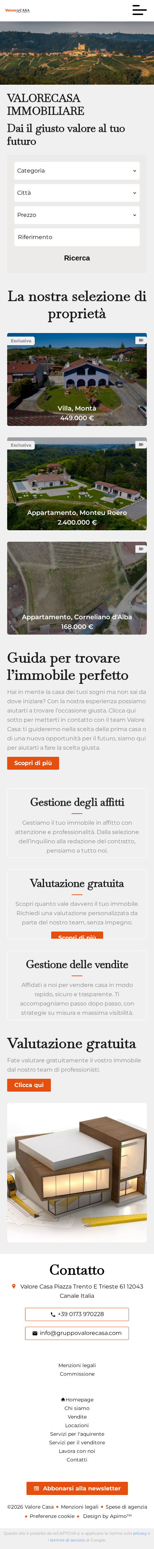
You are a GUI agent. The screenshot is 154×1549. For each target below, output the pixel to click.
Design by (107, 1516)
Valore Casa (36, 1286)
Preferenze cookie (52, 1516)
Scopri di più (33, 763)
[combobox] (77, 171)
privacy (140, 1533)
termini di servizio (67, 1540)
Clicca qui (29, 1085)
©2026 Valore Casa (30, 1507)
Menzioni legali (79, 1507)
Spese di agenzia (126, 1507)
